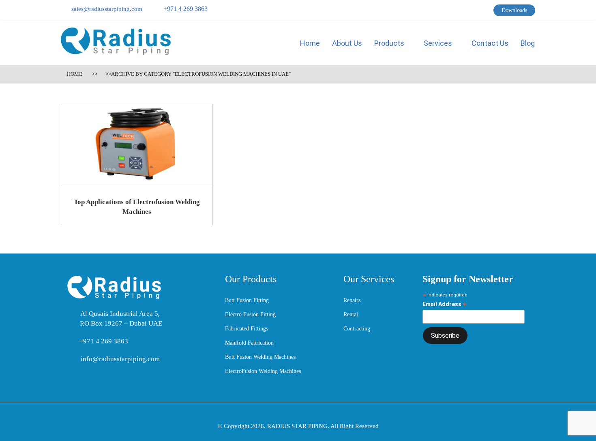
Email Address (444, 304)
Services (439, 43)
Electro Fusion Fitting (250, 314)
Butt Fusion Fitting (247, 300)
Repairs (351, 300)
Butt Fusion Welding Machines (260, 357)
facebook (444, 12)
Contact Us (490, 43)
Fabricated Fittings (246, 329)
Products (390, 43)
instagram (486, 12)
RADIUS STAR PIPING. (298, 426)
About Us (347, 43)
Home (310, 43)
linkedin (471, 12)
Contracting (356, 329)
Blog (528, 43)
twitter (456, 12)
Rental (350, 314)
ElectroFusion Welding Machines (263, 371)
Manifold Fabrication (249, 343)
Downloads (514, 10)
